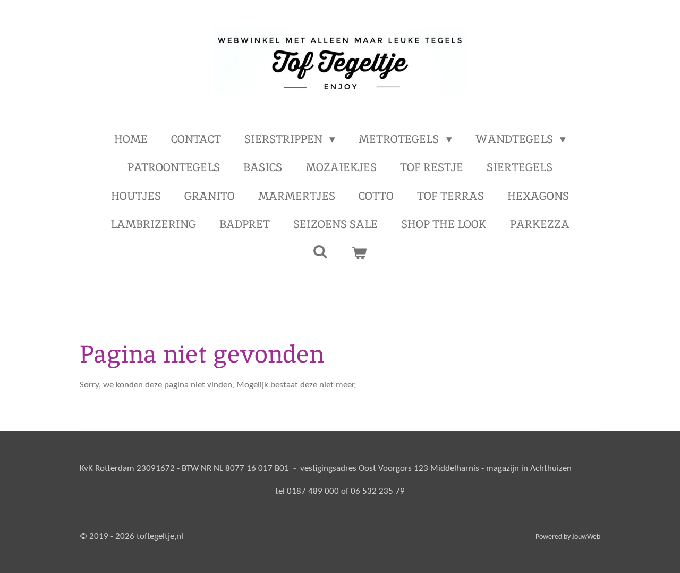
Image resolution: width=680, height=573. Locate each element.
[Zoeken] (320, 251)
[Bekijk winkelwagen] (359, 253)
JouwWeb (586, 537)
